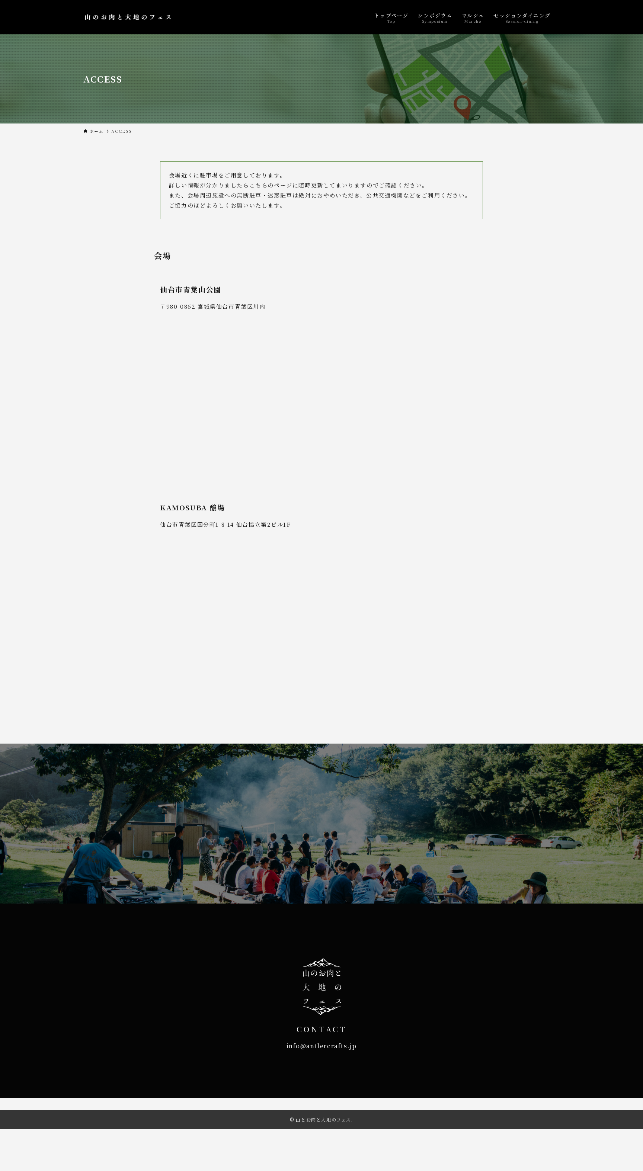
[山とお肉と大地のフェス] (128, 17)
